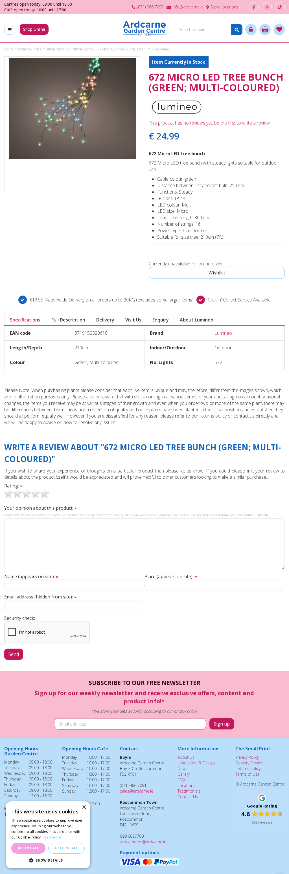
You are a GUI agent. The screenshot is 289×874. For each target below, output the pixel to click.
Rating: (13, 486)
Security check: (19, 618)
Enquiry (160, 320)
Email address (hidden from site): (40, 597)
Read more (52, 837)
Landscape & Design (196, 763)
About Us (186, 757)
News (182, 768)
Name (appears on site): (31, 576)
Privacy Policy (247, 757)
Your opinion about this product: (40, 508)
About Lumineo (196, 320)
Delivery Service (249, 763)
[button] (48, 860)
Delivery (105, 320)
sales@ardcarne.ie (136, 791)
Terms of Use (247, 774)
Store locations (224, 7)
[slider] (26, 493)
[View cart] (265, 29)
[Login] (251, 29)
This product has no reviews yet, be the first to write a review (209, 123)
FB (254, 7)
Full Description (68, 320)
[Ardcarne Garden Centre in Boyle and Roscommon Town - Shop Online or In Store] (144, 28)
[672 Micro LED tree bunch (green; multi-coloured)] (72, 124)
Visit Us (133, 320)
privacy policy (185, 711)
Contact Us (188, 796)
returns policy (213, 416)
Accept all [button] (28, 848)
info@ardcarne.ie (188, 7)
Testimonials (189, 791)
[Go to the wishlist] (279, 29)
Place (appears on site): (170, 576)
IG (267, 7)
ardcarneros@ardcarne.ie (143, 841)
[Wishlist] (279, 29)
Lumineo (223, 333)
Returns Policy (247, 768)
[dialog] (48, 834)
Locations (186, 785)
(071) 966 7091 (150, 7)
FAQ (181, 779)
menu (9, 29)
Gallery (184, 774)
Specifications (25, 320)
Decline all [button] (66, 848)
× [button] (84, 807)
